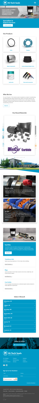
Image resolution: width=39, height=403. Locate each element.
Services (14, 361)
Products (15, 358)
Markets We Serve (6, 361)
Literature (24, 358)
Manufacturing (16, 360)
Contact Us (25, 361)
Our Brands (5, 360)
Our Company (6, 358)
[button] (14, 157)
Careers (24, 360)
